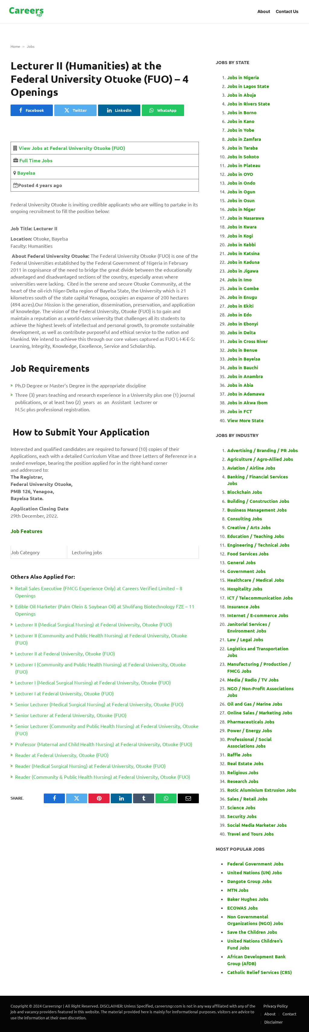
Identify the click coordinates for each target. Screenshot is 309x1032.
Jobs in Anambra (245, 376)
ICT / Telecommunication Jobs (260, 598)
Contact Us (287, 11)
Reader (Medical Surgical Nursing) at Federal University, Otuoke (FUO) (90, 766)
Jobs (30, 46)
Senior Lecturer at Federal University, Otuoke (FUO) (70, 715)
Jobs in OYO (240, 174)
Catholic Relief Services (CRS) (259, 972)
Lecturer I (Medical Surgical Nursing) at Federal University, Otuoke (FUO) (93, 682)
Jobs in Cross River (247, 341)
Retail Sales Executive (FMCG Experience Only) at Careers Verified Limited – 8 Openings (98, 591)
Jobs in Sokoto (243, 157)
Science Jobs (241, 807)
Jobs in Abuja (241, 95)
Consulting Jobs (244, 519)
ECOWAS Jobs (242, 908)
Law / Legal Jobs (245, 639)
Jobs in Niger (241, 209)
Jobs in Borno (241, 112)
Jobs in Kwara (241, 227)
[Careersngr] (27, 11)
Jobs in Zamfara (244, 139)
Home (15, 46)
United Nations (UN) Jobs (254, 872)
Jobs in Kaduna (243, 262)
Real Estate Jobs (245, 763)
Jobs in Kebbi (241, 244)
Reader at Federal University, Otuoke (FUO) (62, 755)
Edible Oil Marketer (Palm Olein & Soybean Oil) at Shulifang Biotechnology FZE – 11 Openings (104, 609)
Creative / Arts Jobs (249, 527)
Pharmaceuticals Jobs (250, 722)
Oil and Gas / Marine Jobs (254, 704)
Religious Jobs (242, 772)
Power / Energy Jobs (249, 730)
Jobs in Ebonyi (242, 324)
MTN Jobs (237, 890)
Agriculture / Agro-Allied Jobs (260, 459)
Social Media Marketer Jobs (257, 825)
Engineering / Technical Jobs (258, 545)
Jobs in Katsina (243, 253)
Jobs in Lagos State (248, 86)
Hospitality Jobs (244, 589)
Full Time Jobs (36, 160)
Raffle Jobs (239, 755)
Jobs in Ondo (241, 183)
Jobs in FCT (239, 411)
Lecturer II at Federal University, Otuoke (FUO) (65, 653)
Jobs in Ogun (241, 192)
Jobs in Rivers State (248, 104)
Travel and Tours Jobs (250, 834)
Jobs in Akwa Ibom (247, 403)
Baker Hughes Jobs (248, 899)
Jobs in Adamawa (245, 394)
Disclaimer (273, 1021)
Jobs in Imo (239, 280)
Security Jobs (241, 816)
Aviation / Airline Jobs (251, 468)
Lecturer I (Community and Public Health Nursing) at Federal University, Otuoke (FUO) (100, 668)
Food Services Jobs (248, 554)
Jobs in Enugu (242, 297)
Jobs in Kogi (240, 236)
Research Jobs (242, 781)
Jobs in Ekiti (240, 306)
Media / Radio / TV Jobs (253, 680)
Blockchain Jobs (244, 492)
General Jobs (241, 562)
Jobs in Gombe (243, 288)
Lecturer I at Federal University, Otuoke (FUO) (64, 693)
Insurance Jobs (243, 606)
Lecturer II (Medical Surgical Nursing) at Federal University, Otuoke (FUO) (93, 624)
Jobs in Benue (242, 350)
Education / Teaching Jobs (255, 536)
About (263, 11)
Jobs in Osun (241, 200)
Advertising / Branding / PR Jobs (262, 450)
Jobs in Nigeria (243, 77)
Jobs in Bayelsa (243, 359)
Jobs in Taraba (242, 148)
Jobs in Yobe (240, 130)
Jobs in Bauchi (242, 367)
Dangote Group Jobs (249, 881)
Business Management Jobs (257, 510)
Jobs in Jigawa (242, 271)
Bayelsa (25, 173)
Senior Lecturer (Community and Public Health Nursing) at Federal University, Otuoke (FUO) (107, 729)
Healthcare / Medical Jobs (255, 580)
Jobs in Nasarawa (245, 218)
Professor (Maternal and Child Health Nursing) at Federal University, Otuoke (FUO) (103, 744)
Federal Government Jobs (256, 864)
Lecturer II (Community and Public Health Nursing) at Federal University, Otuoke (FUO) (101, 638)
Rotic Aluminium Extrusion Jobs (261, 790)
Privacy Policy (275, 1005)
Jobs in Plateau (243, 165)
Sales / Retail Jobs (247, 799)
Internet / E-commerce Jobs (257, 615)
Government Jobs (246, 571)
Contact (289, 1013)
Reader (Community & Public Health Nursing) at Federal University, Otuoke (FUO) (102, 777)
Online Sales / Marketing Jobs (259, 713)
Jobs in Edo (239, 315)
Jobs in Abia (240, 385)
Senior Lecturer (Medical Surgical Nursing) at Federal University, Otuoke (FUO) (99, 704)
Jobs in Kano (240, 121)
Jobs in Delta (241, 332)
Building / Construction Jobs (258, 501)
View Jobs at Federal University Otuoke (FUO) (72, 148)
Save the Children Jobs (252, 932)
